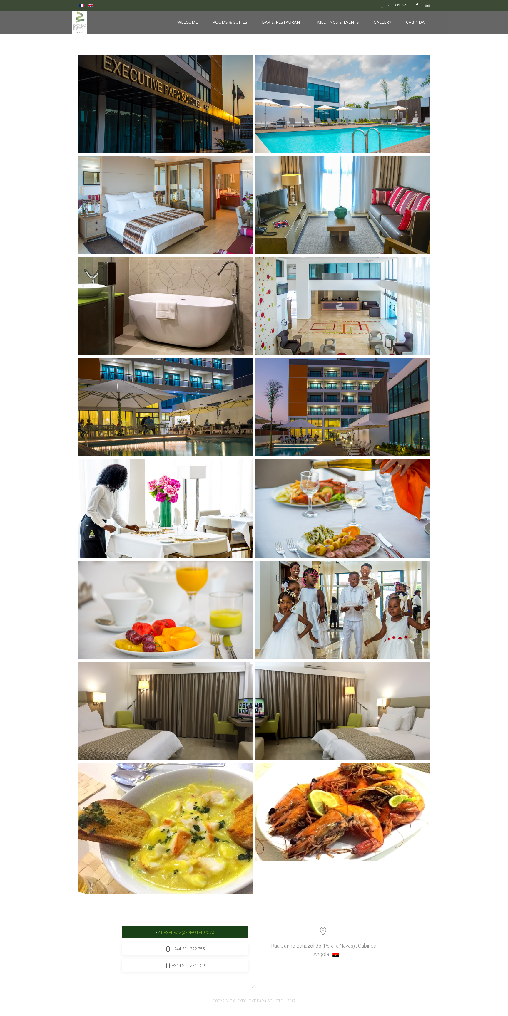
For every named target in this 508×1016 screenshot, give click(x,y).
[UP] (254, 988)
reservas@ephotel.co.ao (188, 932)
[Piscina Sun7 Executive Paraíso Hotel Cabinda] (342, 407)
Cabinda (415, 22)
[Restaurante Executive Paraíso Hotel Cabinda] (342, 508)
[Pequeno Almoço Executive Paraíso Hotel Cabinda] (165, 610)
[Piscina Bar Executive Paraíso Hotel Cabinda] (165, 407)
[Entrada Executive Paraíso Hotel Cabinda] (165, 104)
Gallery (382, 22)
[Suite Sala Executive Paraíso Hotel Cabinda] (342, 205)
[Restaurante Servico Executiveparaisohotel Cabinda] (165, 508)
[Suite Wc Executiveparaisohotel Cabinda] (165, 306)
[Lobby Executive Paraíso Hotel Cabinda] (342, 306)
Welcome (187, 22)
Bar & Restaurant (282, 22)
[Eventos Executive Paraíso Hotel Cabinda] (342, 610)
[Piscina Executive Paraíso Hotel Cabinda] (342, 104)
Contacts (393, 5)
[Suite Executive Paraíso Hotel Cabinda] (165, 205)
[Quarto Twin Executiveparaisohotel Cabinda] (342, 711)
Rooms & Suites (230, 22)
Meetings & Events (338, 22)
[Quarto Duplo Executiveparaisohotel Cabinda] (165, 711)
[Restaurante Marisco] (165, 828)
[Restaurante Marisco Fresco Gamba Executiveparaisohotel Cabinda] (342, 812)
